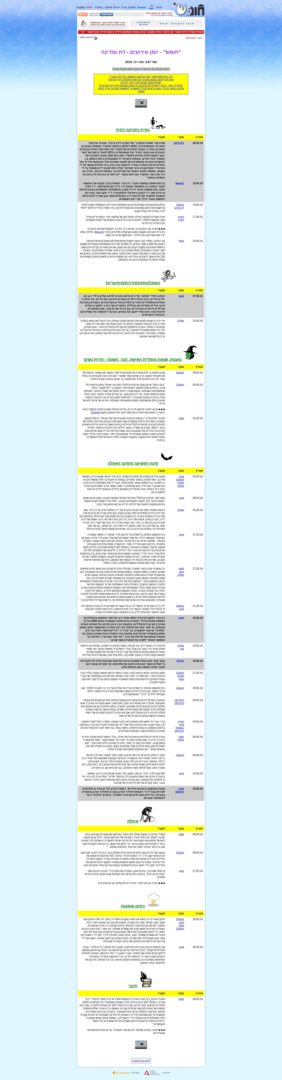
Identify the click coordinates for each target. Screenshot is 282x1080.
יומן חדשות (168, 32)
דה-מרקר (179, 207)
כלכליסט (179, 700)
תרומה (89, 7)
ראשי (200, 38)
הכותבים (99, 7)
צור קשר (151, 7)
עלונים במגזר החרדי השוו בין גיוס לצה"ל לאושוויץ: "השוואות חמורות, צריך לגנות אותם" (141, 90)
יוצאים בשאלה (139, 32)
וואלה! (180, 320)
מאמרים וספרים (196, 32)
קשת (181, 241)
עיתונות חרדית (107, 32)
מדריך (124, 7)
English (81, 7)
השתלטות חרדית (123, 32)
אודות (159, 7)
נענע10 (180, 204)
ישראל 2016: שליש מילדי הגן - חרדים (141, 82)
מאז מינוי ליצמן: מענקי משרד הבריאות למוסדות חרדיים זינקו (141, 79)
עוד (82, 32)
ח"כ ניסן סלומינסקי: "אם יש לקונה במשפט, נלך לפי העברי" (141, 76)
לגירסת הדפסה (87, 37)
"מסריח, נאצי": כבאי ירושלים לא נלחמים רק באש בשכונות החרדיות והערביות (141, 85)
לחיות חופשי (181, 32)
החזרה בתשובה (154, 32)
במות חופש (93, 32)
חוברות (116, 7)
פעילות (108, 7)
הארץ (181, 216)
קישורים (132, 7)
